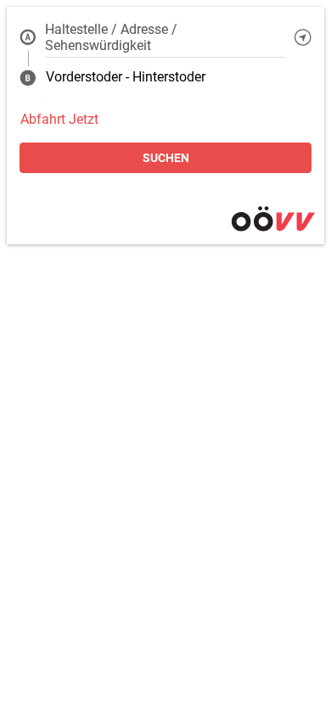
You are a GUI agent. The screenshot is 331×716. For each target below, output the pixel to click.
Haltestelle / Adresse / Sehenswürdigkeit (111, 37)
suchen (166, 158)
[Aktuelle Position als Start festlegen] (303, 37)
